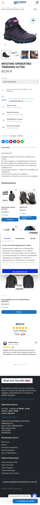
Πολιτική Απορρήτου (7, 450)
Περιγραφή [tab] (5, 147)
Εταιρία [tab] (33, 147)
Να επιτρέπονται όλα (20, 272)
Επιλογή (10, 219)
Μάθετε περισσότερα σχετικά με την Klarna (17, 399)
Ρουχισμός (14, 7)
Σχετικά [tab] (32, 238)
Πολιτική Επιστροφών (8, 470)
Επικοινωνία (5, 442)
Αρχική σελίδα (5, 7)
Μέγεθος (4, 78)
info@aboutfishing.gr (9, 417)
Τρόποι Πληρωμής (7, 467)
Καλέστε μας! (28, 101)
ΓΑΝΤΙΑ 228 (23, 207)
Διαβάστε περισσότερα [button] (10, 359)
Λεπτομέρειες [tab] (20, 238)
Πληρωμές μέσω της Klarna (10, 473)
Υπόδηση (21, 7)
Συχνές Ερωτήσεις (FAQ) (9, 462)
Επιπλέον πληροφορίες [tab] (20, 147)
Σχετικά (4, 444)
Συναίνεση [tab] (7, 238)
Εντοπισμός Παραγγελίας (9, 447)
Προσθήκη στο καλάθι (26, 501)
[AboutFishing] (20, 2)
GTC (3, 97)
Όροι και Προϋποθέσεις (9, 453)
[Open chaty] (34, 496)
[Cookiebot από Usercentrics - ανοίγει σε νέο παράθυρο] (29, 233)
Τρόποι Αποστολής (7, 465)
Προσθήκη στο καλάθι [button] (26, 218)
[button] (5, 44)
